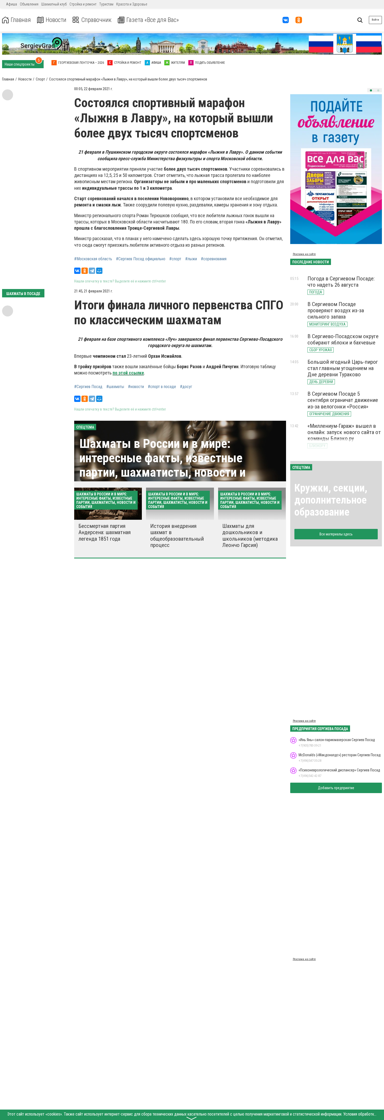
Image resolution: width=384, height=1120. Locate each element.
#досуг (186, 386)
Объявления (29, 4)
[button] (371, 90)
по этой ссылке (128, 373)
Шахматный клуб (54, 4)
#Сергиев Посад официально (140, 259)
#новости (136, 386)
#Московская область (93, 259)
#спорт (175, 259)
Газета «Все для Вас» (152, 20)
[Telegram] (92, 271)
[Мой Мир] (99, 271)
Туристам (106, 4)
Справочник (96, 20)
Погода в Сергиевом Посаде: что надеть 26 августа (341, 281)
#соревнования (213, 259)
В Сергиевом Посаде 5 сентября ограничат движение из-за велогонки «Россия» (342, 400)
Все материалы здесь (336, 534)
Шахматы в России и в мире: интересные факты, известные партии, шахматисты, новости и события (162, 465)
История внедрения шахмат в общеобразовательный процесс (177, 535)
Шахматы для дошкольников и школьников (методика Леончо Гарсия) (250, 535)
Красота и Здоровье (131, 4)
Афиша (11, 4)
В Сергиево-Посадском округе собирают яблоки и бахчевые (343, 339)
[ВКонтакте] (77, 271)
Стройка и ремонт (82, 4)
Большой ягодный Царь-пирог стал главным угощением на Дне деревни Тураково (342, 368)
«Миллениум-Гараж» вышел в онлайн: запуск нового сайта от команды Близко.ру (344, 432)
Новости (56, 20)
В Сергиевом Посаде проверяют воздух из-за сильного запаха (335, 310)
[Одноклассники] (85, 271)
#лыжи (191, 259)
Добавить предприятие (336, 788)
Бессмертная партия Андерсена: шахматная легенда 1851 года (104, 532)
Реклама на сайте (304, 254)
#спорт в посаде (162, 386)
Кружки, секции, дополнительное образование (330, 500)
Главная (21, 20)
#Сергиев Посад (88, 386)
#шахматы (115, 386)
